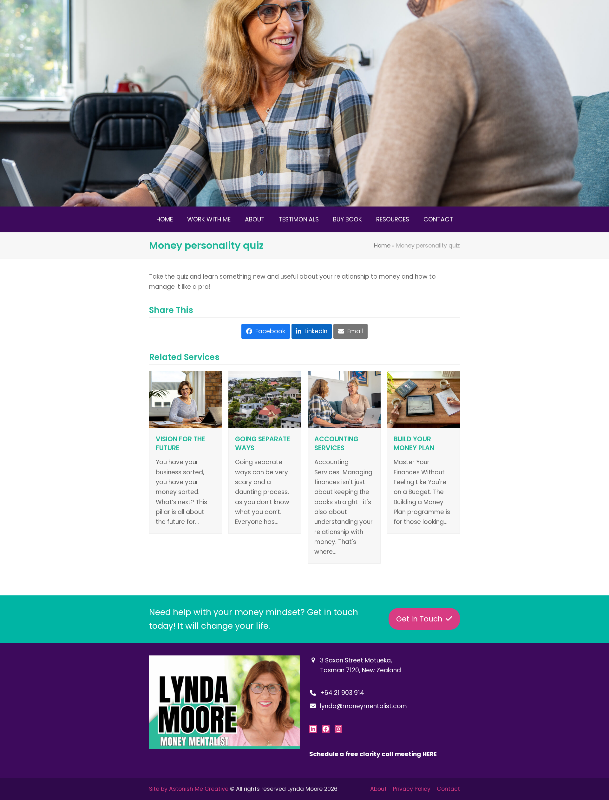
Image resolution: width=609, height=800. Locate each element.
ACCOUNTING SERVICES (336, 443)
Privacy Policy (411, 789)
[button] (265, 331)
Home (382, 245)
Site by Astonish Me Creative (188, 789)
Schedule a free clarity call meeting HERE (373, 754)
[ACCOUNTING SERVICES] (344, 399)
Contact (448, 789)
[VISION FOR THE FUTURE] (185, 399)
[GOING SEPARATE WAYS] (264, 399)
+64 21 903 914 (342, 692)
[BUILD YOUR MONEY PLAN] (423, 399)
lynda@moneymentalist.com (363, 706)
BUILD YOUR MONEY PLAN (414, 443)
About (378, 789)
